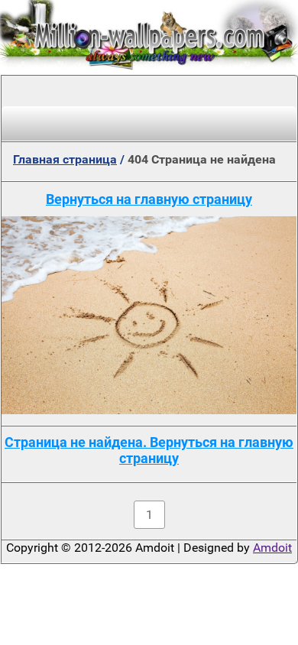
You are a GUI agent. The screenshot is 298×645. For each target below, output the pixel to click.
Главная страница (65, 159)
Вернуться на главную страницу (149, 199)
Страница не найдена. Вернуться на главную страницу (149, 450)
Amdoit (272, 547)
